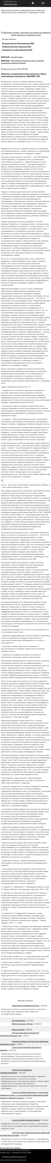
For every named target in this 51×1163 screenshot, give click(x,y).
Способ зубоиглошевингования (26, 1120)
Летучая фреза (18, 1021)
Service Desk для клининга (10, 1148)
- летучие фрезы (12, 57)
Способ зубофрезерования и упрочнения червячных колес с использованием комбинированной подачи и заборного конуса (24, 1095)
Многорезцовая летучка (22, 1024)
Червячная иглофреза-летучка (25, 1006)
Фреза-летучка (18, 1030)
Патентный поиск (10, 4)
